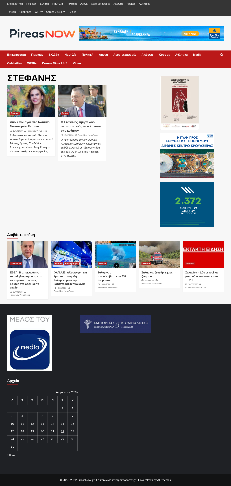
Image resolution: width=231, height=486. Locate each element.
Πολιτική (71, 4)
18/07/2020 (68, 135)
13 (42, 423)
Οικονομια (16, 263)
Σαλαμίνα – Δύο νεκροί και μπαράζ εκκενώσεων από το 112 (201, 276)
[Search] (221, 55)
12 (32, 423)
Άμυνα (84, 4)
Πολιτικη (15, 113)
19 (32, 431)
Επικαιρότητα (15, 4)
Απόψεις (118, 4)
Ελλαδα (58, 263)
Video (73, 12)
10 (12, 423)
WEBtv (39, 12)
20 (42, 431)
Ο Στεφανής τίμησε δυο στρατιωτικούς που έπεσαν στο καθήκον (81, 126)
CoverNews (145, 480)
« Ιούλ (11, 454)
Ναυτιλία (57, 4)
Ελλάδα (44, 4)
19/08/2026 (61, 288)
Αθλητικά (144, 4)
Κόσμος (131, 4)
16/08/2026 (105, 284)
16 (72, 423)
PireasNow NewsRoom (37, 131)
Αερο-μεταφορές (100, 4)
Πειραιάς (31, 4)
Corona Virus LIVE (56, 12)
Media (12, 12)
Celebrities (25, 12)
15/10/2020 (18, 131)
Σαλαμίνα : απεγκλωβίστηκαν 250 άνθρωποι (112, 276)
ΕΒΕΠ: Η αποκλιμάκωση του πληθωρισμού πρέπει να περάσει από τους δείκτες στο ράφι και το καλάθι (26, 280)
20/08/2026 (18, 292)
